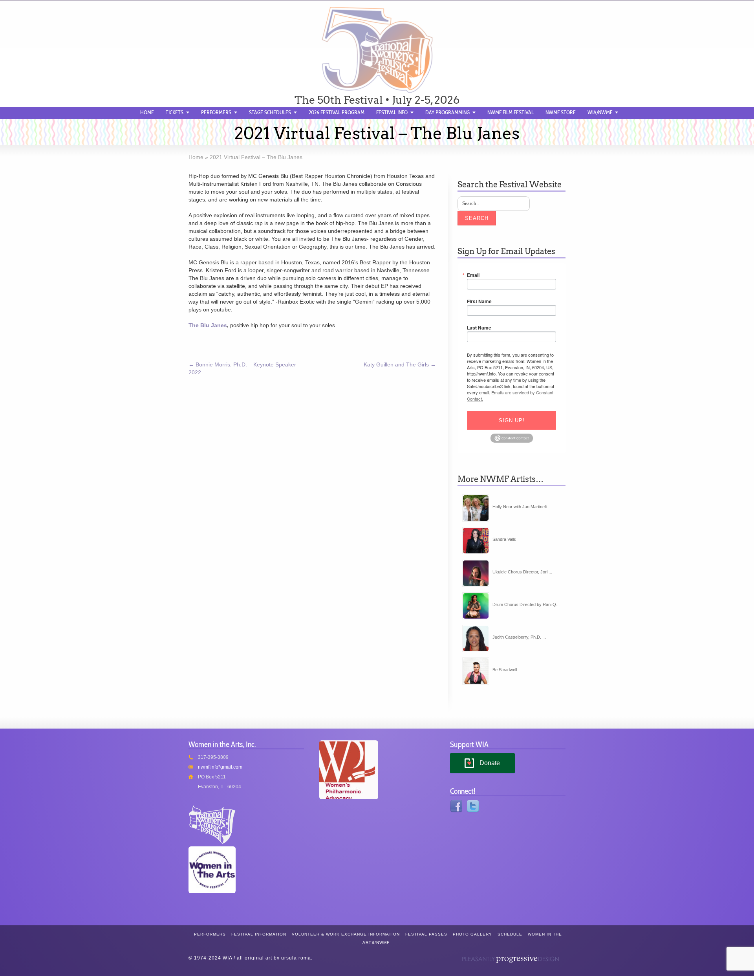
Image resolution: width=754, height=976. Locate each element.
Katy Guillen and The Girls (400, 364)
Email (473, 275)
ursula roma (296, 958)
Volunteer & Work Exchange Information (346, 934)
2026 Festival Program (336, 112)
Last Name (479, 327)
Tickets (174, 112)
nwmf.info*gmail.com (220, 767)
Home (147, 112)
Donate (489, 763)
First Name (479, 301)
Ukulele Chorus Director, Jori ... (522, 571)
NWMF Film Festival (510, 112)
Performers (216, 112)
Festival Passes (426, 934)
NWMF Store (560, 112)
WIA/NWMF (599, 112)
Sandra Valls (504, 539)
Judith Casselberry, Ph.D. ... (519, 637)
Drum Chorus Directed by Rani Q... (526, 604)
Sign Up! (512, 420)
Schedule (510, 934)
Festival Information (258, 934)
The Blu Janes (207, 325)
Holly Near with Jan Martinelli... (521, 506)
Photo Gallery (472, 934)
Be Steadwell (504, 669)
